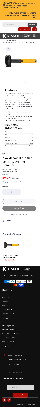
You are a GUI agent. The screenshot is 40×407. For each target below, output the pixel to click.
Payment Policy (8, 341)
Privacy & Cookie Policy (11, 333)
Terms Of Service (8, 337)
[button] (34, 29)
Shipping (5, 182)
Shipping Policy (8, 326)
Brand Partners (7, 309)
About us (5, 298)
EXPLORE (32, 25)
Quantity (5, 186)
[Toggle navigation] (34, 36)
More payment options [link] (19, 214)
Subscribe (20, 395)
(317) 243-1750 (14, 365)
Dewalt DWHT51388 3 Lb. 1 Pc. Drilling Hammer (19, 42)
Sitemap (5, 305)
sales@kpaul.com (15, 372)
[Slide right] (24, 83)
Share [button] (8, 220)
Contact (5, 302)
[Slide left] (14, 83)
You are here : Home (9, 40)
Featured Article (8, 313)
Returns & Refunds (9, 329)
